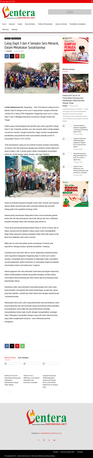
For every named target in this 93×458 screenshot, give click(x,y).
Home (7, 35)
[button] (92, 2)
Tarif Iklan (80, 452)
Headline (13, 35)
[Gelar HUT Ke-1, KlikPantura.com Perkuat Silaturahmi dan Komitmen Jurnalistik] (32, 368)
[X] (12, 56)
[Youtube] (54, 440)
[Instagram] (44, 440)
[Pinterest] (17, 56)
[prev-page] (6, 391)
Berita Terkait (10, 357)
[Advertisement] (32, 100)
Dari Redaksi (23, 357)
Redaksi (9, 51)
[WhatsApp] (22, 56)
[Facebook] (7, 56)
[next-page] (9, 391)
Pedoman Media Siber (67, 452)
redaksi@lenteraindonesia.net (51, 433)
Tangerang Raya (16, 38)
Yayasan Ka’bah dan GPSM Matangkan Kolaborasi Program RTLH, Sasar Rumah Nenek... (79, 143)
